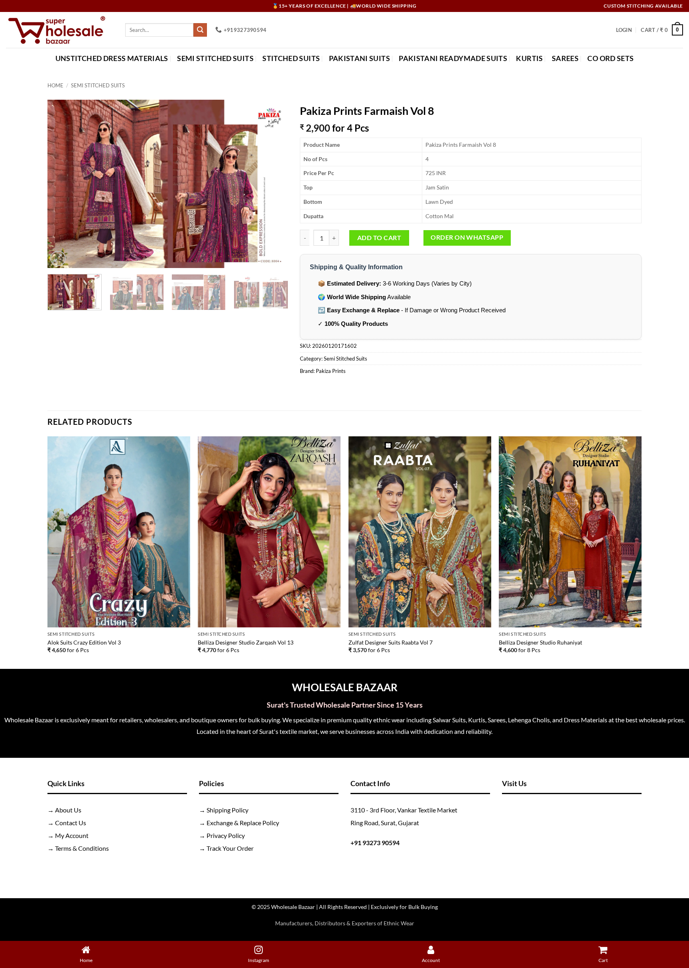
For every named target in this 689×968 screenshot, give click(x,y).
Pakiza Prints (331, 371)
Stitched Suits (291, 58)
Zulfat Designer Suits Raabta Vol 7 (390, 642)
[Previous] (62, 184)
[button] (624, 30)
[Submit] (200, 30)
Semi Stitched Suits (215, 58)
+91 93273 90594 (375, 842)
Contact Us (70, 822)
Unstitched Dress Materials (111, 58)
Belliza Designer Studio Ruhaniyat (540, 642)
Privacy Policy (226, 835)
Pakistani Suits (359, 58)
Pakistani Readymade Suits (453, 58)
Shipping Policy (227, 810)
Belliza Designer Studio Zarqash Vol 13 (245, 642)
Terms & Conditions (82, 848)
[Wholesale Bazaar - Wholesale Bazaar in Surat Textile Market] (59, 30)
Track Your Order (230, 848)
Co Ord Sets (610, 58)
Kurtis (529, 58)
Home (55, 85)
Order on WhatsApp (467, 237)
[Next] (273, 184)
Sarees (565, 58)
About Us (68, 810)
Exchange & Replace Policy (243, 822)
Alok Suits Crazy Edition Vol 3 (84, 642)
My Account (72, 835)
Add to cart (379, 237)
